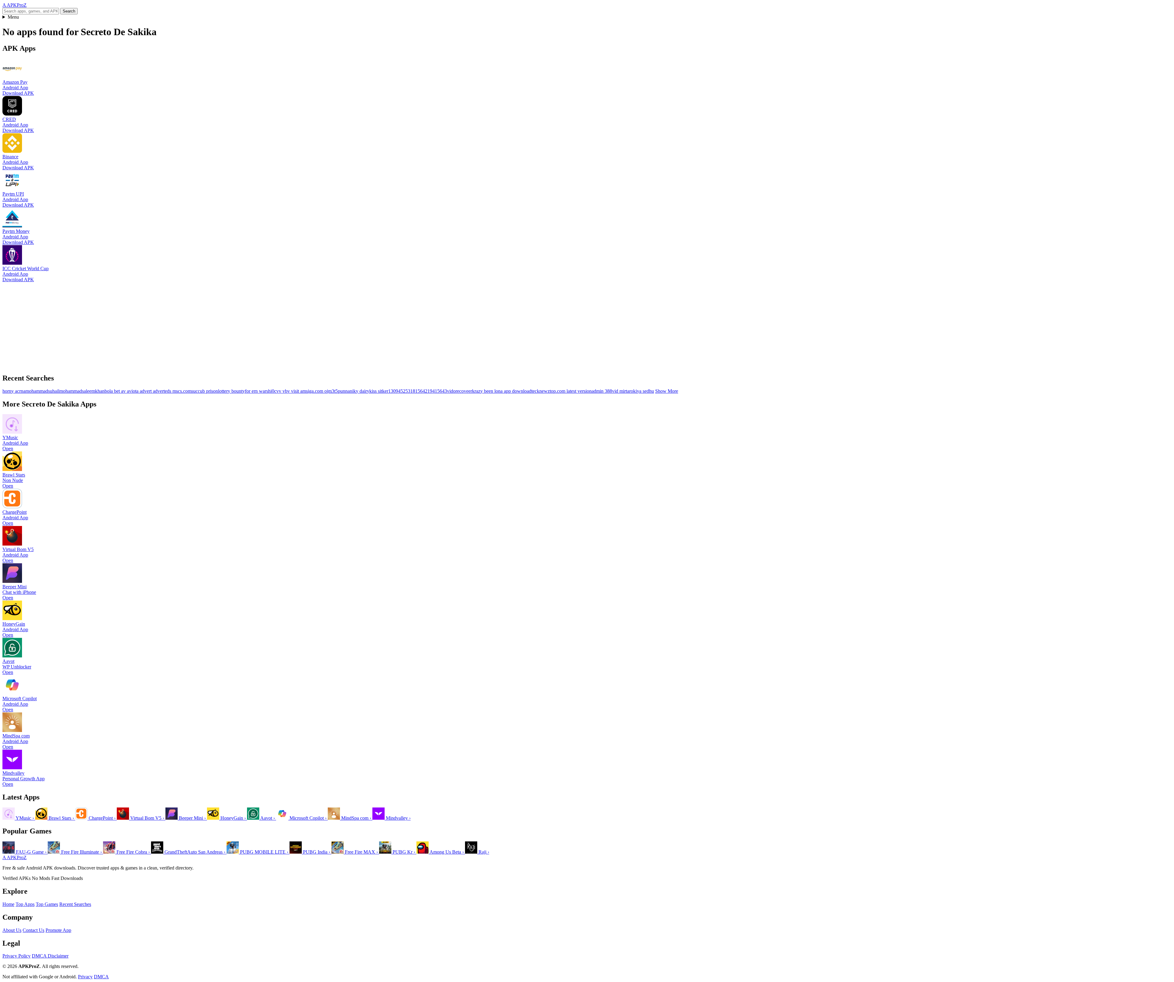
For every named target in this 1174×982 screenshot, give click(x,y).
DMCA (101, 976)
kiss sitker (378, 391)
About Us (11, 930)
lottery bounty (231, 391)
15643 (441, 391)
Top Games (47, 904)
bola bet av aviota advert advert (135, 391)
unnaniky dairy (354, 391)
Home (8, 904)
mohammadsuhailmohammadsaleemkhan (65, 391)
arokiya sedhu (640, 391)
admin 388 (602, 391)
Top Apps (25, 904)
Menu (13, 17)
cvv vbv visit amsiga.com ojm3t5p (307, 391)
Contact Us (33, 930)
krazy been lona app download (501, 391)
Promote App (58, 930)
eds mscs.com (178, 391)
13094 (394, 391)
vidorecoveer (459, 391)
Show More (666, 391)
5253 (405, 391)
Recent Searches (75, 904)
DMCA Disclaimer (50, 955)
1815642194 (422, 391)
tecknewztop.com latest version (561, 391)
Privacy (85, 976)
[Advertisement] (185, 325)
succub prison (204, 391)
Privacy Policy (16, 955)
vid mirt (619, 391)
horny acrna (13, 391)
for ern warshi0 (259, 391)
